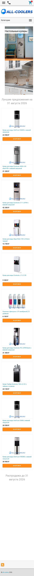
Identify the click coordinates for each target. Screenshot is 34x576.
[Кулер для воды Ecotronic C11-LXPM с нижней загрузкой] (17, 191)
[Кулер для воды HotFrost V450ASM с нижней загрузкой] (17, 495)
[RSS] (3, 565)
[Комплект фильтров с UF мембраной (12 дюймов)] (17, 300)
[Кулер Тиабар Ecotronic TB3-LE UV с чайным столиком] (17, 373)
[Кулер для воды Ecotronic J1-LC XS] (17, 264)
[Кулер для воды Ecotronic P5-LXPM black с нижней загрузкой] (17, 336)
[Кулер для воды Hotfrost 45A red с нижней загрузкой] (17, 531)
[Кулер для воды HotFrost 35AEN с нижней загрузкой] (17, 119)
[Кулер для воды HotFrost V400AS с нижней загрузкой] (17, 445)
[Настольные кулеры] (19, 78)
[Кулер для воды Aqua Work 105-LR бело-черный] (17, 228)
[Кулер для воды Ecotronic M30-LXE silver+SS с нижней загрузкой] (17, 155)
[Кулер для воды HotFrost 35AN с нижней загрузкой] (17, 409)
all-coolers (5, 572)
